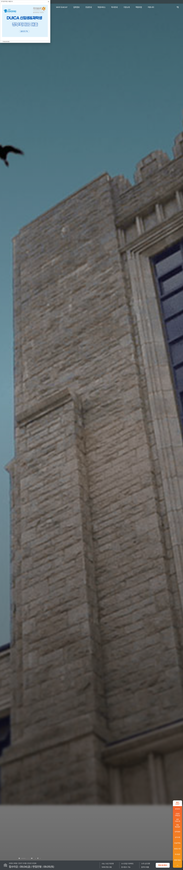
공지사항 (177, 837)
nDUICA (177, 809)
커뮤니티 (151, 7)
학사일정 (177, 854)
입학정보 (76, 7)
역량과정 (139, 7)
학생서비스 (102, 7)
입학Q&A (177, 832)
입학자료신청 (177, 820)
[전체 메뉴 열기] (177, 7)
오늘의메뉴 (177, 843)
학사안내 (114, 7)
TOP (177, 865)
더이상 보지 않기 (6, 41)
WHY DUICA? (61, 7)
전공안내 (88, 7)
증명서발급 (177, 860)
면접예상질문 (177, 826)
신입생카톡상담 (177, 814)
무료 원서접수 (162, 865)
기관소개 (126, 7)
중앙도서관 (177, 849)
